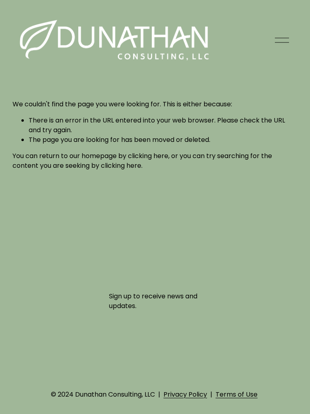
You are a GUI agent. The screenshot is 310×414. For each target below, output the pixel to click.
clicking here (148, 156)
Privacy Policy (185, 394)
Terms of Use (237, 394)
